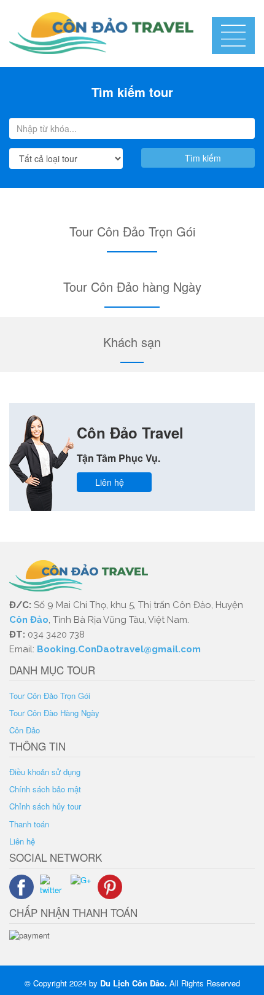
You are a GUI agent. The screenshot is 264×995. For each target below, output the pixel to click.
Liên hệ (110, 482)
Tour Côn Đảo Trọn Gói (49, 695)
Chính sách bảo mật (45, 789)
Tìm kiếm (201, 158)
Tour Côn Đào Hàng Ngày (54, 713)
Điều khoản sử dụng (44, 772)
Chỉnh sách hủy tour (45, 806)
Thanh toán (29, 824)
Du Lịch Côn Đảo (132, 983)
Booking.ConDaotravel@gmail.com (120, 649)
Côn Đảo (29, 619)
